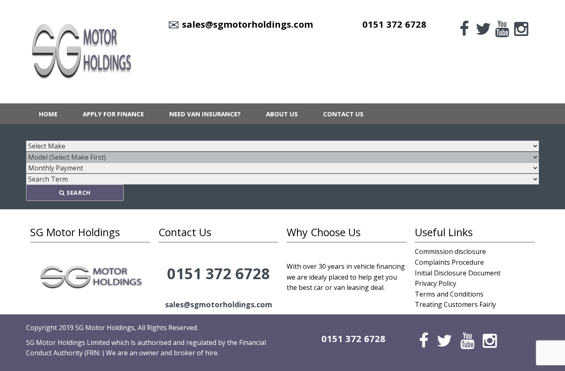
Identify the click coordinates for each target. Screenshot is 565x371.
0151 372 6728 (394, 24)
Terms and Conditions (449, 294)
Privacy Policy (435, 283)
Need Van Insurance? (205, 114)
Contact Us (343, 114)
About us (282, 114)
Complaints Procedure (449, 262)
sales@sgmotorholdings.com (247, 24)
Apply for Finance (113, 114)
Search (78, 192)
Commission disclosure (450, 251)
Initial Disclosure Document (457, 273)
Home (48, 114)
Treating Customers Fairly (455, 304)
